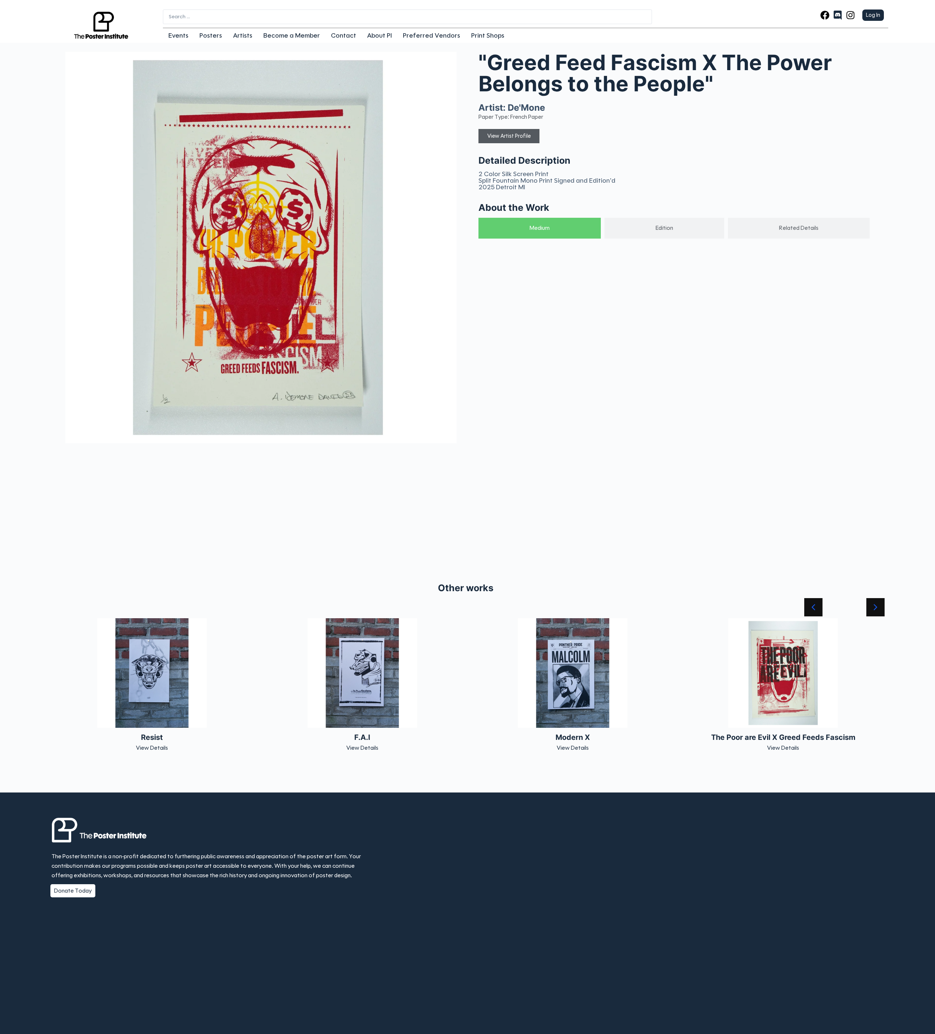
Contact (343, 35)
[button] (875, 607)
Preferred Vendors (431, 35)
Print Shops (487, 35)
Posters (210, 35)
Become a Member (291, 35)
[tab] (539, 228)
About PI (379, 35)
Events (178, 35)
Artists (242, 35)
